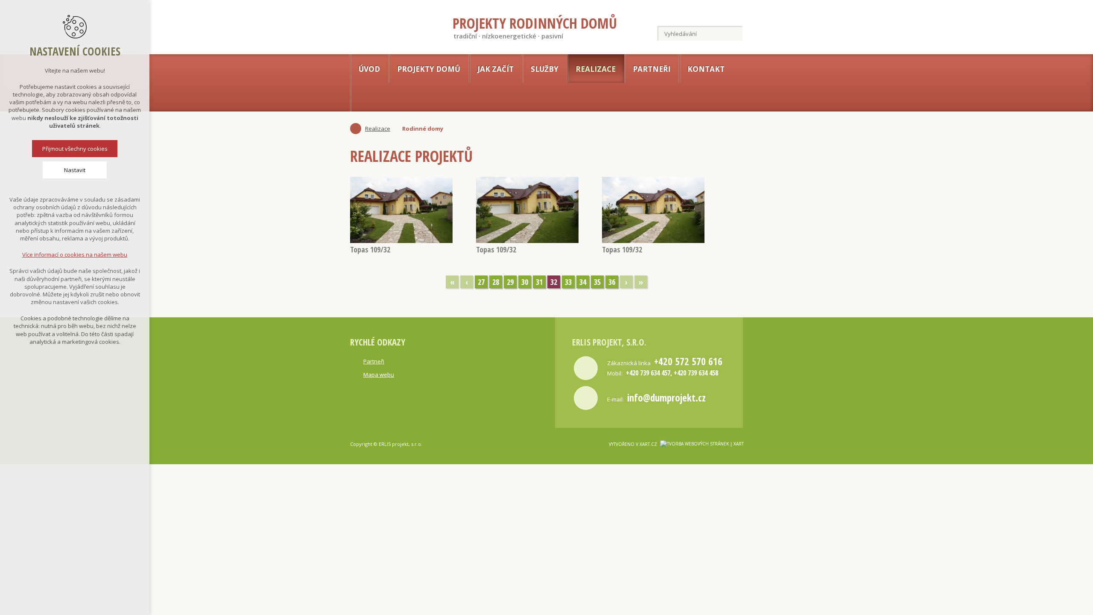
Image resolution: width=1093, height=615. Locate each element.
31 (539, 282)
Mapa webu (378, 374)
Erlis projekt (387, 25)
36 (611, 282)
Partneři (651, 69)
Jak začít (495, 69)
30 (524, 282)
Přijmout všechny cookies (75, 148)
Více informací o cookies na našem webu (74, 254)
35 (597, 282)
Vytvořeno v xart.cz (633, 444)
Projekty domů (428, 69)
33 (568, 282)
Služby (544, 69)
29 (510, 282)
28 (495, 282)
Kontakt (706, 69)
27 (481, 282)
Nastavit (74, 170)
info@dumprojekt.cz (666, 397)
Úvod (369, 69)
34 (582, 282)
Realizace (596, 69)
